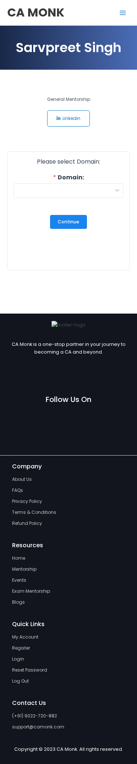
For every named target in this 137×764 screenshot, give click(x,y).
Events (19, 580)
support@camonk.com (38, 727)
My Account (25, 637)
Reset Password (29, 670)
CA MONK (35, 12)
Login (18, 659)
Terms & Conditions (34, 512)
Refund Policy (27, 523)
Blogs (18, 602)
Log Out (20, 681)
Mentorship (24, 569)
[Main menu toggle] (123, 13)
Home (18, 558)
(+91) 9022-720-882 (34, 716)
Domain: (71, 177)
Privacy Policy (27, 501)
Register (21, 648)
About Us (22, 479)
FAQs (17, 490)
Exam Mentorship (31, 591)
